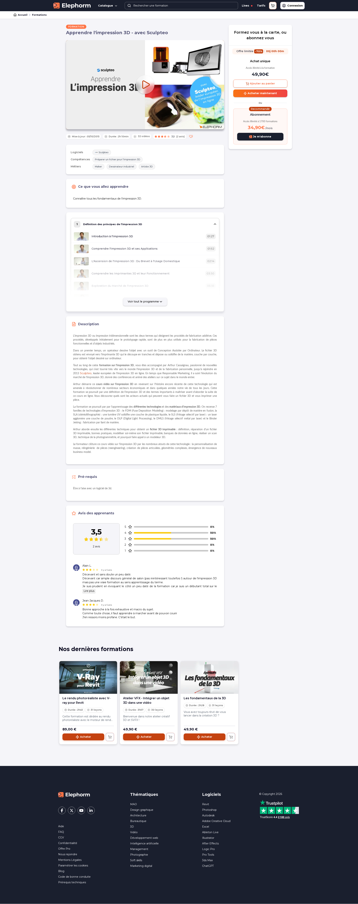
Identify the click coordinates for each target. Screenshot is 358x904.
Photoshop (209, 810)
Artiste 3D (147, 166)
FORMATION (76, 26)
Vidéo (134, 832)
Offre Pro (64, 848)
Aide (61, 826)
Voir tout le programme (144, 301)
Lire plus (89, 591)
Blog (61, 871)
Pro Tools (208, 854)
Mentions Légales (69, 860)
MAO (133, 804)
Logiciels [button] (211, 794)
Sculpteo (104, 152)
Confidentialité (67, 843)
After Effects (210, 843)
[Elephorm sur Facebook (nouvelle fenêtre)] (62, 810)
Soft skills (136, 860)
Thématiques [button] (144, 794)
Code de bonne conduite (74, 876)
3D (132, 826)
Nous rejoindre (67, 854)
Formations (39, 14)
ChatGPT (208, 866)
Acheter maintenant (262, 93)
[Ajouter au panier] (110, 737)
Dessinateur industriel (121, 166)
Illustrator (208, 838)
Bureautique (138, 821)
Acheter (85, 736)
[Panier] (273, 5)
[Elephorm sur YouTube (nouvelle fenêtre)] (81, 810)
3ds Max (207, 860)
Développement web (144, 838)
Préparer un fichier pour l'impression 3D (117, 159)
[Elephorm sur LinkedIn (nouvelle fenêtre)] (91, 810)
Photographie (139, 854)
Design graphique (141, 810)
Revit (205, 804)
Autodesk (208, 815)
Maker (98, 166)
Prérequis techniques (72, 882)
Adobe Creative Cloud (216, 821)
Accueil (22, 14)
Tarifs (261, 5)
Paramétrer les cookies (73, 865)
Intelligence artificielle (144, 843)
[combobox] (181, 5)
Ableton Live (210, 832)
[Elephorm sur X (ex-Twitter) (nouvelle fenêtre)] (71, 810)
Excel (205, 826)
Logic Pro (208, 849)
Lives (246, 5)
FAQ (61, 832)
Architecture (138, 815)
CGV (61, 837)
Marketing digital (141, 866)
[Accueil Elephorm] (74, 794)
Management (139, 849)
